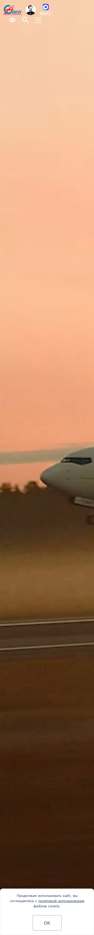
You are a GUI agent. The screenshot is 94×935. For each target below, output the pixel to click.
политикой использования (61, 901)
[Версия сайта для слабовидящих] (12, 20)
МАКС (46, 13)
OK (47, 922)
